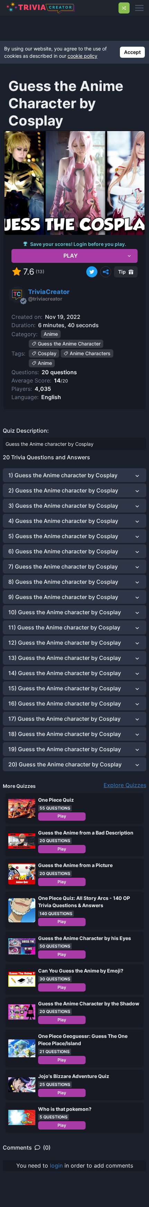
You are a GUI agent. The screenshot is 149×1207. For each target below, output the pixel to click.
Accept (132, 52)
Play (62, 816)
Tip (122, 272)
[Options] (105, 271)
